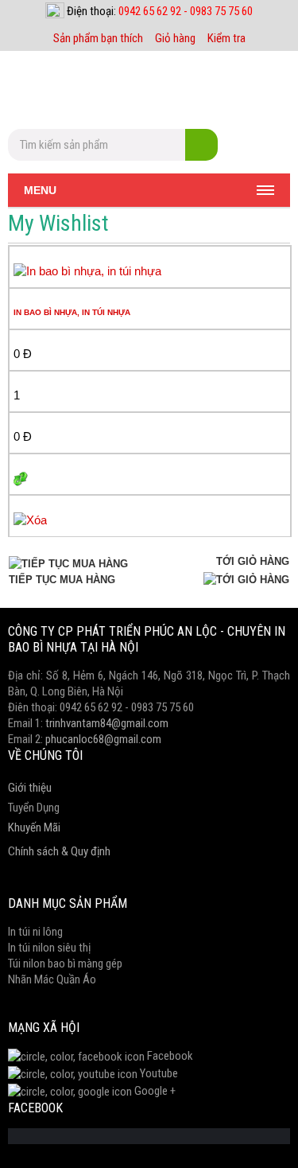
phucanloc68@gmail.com (103, 739)
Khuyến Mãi (34, 827)
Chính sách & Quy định (59, 851)
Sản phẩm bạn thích (98, 38)
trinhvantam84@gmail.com (106, 723)
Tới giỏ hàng (252, 561)
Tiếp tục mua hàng (62, 580)
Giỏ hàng (175, 38)
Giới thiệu (30, 788)
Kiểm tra (226, 38)
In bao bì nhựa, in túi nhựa (72, 312)
